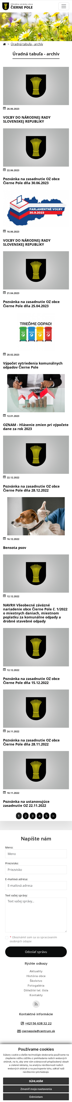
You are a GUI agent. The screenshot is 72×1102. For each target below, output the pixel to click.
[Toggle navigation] (63, 6)
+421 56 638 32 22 (38, 1023)
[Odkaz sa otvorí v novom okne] (36, 1004)
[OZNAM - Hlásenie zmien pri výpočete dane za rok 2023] (36, 393)
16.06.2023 (13, 231)
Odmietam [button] (36, 1096)
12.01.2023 (13, 416)
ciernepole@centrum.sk (38, 1031)
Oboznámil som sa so (33, 939)
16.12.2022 (13, 539)
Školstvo (36, 980)
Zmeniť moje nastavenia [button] (36, 1089)
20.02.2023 (13, 354)
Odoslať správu (36, 952)
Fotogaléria (36, 985)
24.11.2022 (13, 731)
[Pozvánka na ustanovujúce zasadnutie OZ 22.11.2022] (36, 770)
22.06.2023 (13, 170)
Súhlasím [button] (36, 1081)
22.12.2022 (13, 477)
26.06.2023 (13, 108)
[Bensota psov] (36, 516)
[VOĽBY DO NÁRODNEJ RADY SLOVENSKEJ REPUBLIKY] (36, 86)
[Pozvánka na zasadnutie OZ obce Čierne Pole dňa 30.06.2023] (36, 147)
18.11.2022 (13, 793)
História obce (36, 976)
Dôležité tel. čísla (36, 990)
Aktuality (36, 971)
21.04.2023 (13, 293)
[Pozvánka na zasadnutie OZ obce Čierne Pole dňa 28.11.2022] (36, 709)
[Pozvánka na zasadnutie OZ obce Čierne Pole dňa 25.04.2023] (36, 270)
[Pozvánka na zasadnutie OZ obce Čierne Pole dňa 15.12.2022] (36, 647)
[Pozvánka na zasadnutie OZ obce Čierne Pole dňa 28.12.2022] (36, 455)
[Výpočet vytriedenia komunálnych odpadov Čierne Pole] (36, 332)
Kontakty (36, 995)
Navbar (9, 6)
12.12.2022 (13, 596)
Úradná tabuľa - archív (27, 44)
